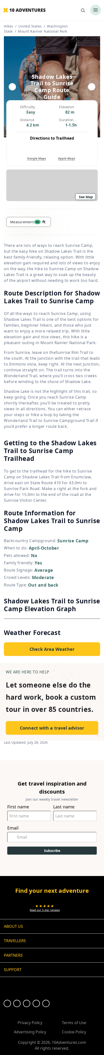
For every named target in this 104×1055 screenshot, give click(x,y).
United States (30, 26)
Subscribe (52, 850)
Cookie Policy (74, 1032)
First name (18, 806)
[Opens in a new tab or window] (7, 1003)
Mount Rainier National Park (42, 31)
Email (13, 828)
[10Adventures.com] (24, 10)
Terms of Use (74, 1022)
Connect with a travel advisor (52, 728)
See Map (86, 197)
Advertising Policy (30, 1032)
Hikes (8, 26)
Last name (63, 806)
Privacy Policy (30, 1022)
